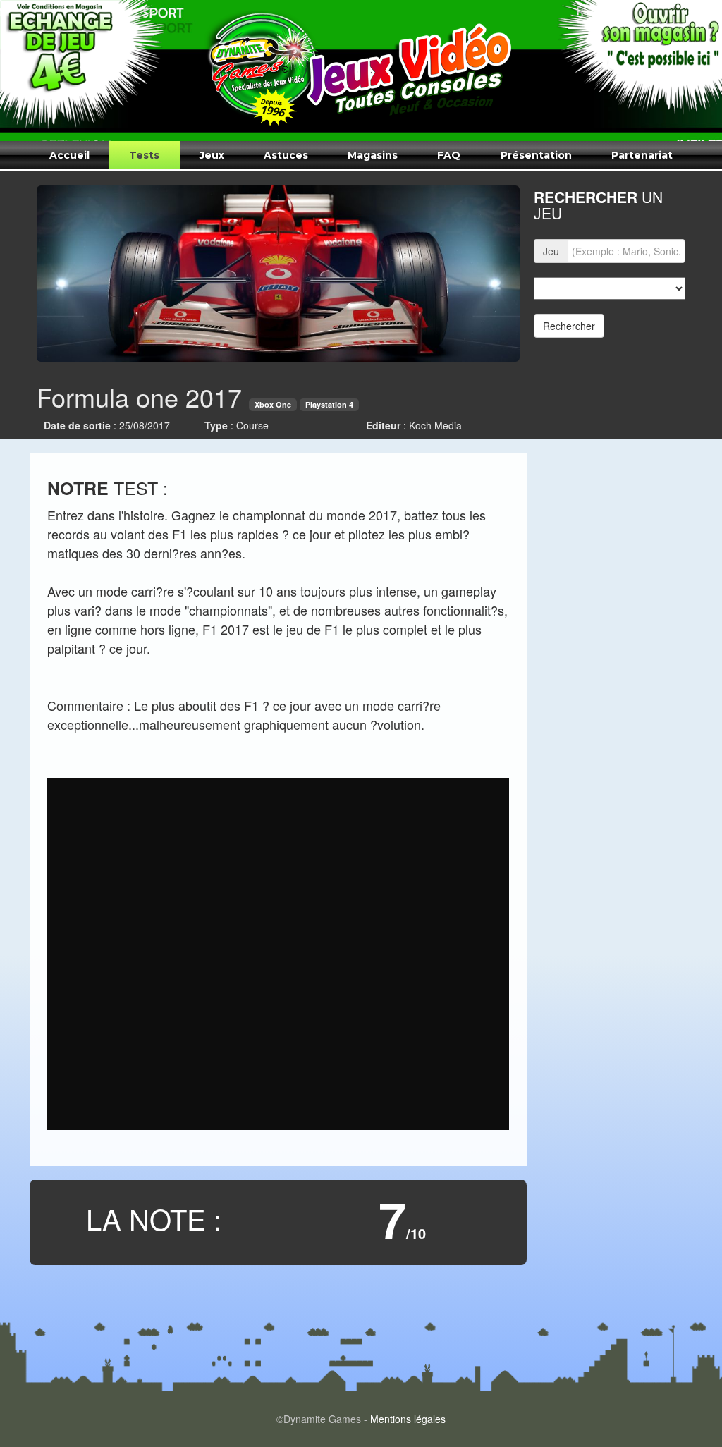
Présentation (536, 155)
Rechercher (569, 326)
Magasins (373, 155)
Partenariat (642, 155)
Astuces (286, 155)
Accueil (69, 155)
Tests (144, 155)
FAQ (448, 155)
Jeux (212, 155)
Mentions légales (408, 1419)
